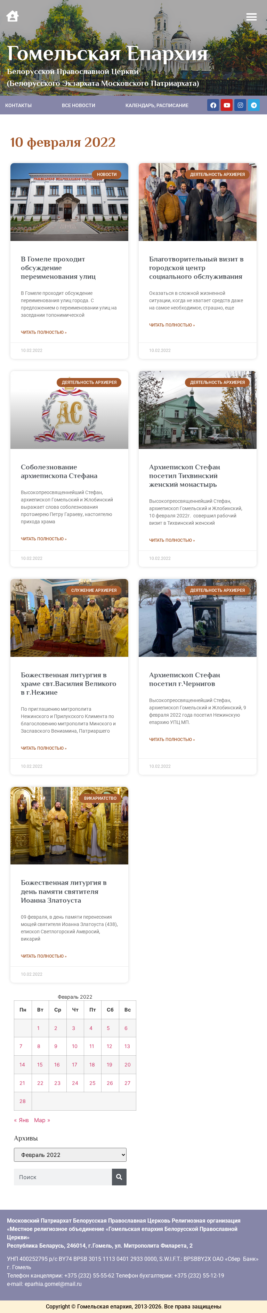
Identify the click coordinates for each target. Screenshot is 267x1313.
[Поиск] (119, 1177)
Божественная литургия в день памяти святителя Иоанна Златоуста (64, 891)
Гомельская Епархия (107, 53)
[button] (251, 17)
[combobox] (63, 1177)
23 (57, 1083)
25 (92, 1083)
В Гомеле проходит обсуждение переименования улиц (58, 268)
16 (57, 1065)
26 (110, 1083)
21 (22, 1083)
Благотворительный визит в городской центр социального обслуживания (196, 268)
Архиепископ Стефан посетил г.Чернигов (184, 679)
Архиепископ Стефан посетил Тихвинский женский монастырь (184, 476)
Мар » (42, 1120)
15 (40, 1065)
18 (92, 1065)
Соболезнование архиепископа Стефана (59, 471)
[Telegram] (254, 105)
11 (91, 1046)
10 (75, 1046)
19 (109, 1065)
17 (74, 1065)
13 (127, 1046)
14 (22, 1065)
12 (109, 1046)
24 (75, 1083)
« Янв (21, 1120)
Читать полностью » (44, 332)
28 (22, 1101)
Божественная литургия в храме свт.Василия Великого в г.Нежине (68, 683)
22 (40, 1083)
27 (127, 1083)
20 (127, 1065)
